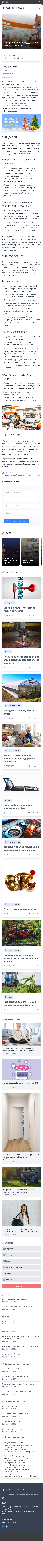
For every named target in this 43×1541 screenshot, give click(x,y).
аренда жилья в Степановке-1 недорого (18, 1469)
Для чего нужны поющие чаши (20, 909)
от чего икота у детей (11, 1454)
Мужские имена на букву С (11, 1329)
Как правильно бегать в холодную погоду (17, 1307)
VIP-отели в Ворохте (11, 1472)
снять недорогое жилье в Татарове (16, 1474)
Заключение (7, 77)
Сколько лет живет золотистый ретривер (17, 1392)
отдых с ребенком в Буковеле (14, 1463)
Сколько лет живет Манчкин (12, 1406)
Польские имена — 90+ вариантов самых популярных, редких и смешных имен (21, 1338)
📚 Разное (8, 997)
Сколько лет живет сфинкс (11, 1421)
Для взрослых (7, 74)
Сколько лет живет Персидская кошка (15, 1414)
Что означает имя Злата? (11, 1321)
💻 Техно (7, 652)
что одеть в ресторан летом (14, 1443)
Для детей (6, 71)
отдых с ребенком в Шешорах (14, 1460)
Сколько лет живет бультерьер (13, 1368)
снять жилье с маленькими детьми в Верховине (21, 1476)
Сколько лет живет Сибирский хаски (15, 1376)
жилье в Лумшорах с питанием (15, 1465)
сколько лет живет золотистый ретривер (19, 1452)
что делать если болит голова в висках (18, 1445)
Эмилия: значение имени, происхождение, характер (20, 1346)
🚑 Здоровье (9, 603)
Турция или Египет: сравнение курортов (18, 1456)
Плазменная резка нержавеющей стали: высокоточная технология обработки (21, 659)
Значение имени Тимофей (11, 1354)
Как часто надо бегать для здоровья (15, 1299)
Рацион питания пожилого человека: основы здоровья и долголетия (19, 758)
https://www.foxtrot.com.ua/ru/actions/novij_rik (20, 106)
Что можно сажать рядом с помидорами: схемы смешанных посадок (21, 958)
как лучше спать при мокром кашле (16, 1458)
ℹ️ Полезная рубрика (12, 706)
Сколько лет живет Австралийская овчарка (18, 1384)
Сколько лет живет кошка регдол (14, 1429)
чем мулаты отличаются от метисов (17, 1449)
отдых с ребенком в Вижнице (14, 1467)
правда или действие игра (13, 1447)
